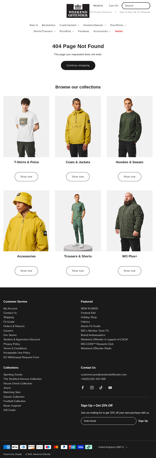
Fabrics (85, 321)
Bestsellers (49, 25)
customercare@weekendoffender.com (104, 374)
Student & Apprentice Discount (21, 339)
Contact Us (10, 312)
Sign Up (143, 420)
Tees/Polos (116, 25)
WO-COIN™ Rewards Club (97, 344)
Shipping (8, 317)
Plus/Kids (65, 31)
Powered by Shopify (12, 454)
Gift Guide (9, 410)
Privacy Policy (11, 344)
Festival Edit (88, 312)
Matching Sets (12, 392)
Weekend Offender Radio (96, 348)
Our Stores (10, 335)
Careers (8, 330)
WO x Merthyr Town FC (95, 330)
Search (129, 5)
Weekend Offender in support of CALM (104, 339)
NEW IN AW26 (89, 308)
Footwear (83, 31)
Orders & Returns (14, 326)
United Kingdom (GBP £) (111, 447)
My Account (10, 308)
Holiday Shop (89, 317)
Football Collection (14, 401)
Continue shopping (78, 65)
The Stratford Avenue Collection (22, 379)
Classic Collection (14, 396)
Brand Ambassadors (93, 335)
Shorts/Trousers (43, 31)
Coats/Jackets (68, 25)
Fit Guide (8, 321)
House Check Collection (17, 383)
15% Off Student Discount (100, 12)
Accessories (100, 31)
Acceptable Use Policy (16, 352)
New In (34, 25)
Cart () (113, 5)
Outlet (119, 31)
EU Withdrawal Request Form (21, 357)
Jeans (7, 387)
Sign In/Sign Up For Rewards (135, 12)
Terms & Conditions (15, 348)
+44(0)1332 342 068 (93, 379)
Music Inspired (12, 405)
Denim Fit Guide (90, 326)
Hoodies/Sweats (93, 25)
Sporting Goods (12, 374)
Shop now (26, 176)
